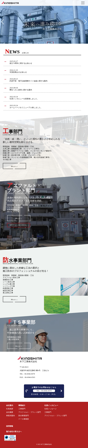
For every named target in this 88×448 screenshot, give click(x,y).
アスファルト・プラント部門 (29, 412)
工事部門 (21, 409)
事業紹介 (21, 405)
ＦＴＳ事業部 (23, 419)
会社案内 (9, 405)
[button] (2, 21)
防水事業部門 (23, 416)
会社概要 (9, 412)
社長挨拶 (9, 409)
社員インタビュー (51, 405)
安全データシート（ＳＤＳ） (19, 225)
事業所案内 (10, 416)
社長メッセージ (50, 409)
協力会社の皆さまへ (14, 431)
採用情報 (9, 426)
